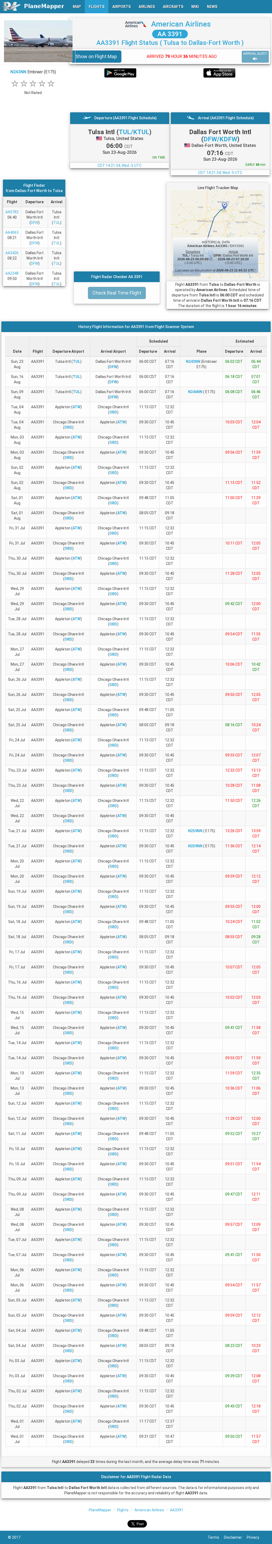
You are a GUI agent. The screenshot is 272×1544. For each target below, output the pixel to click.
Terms (216, 1537)
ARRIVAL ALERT (255, 54)
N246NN (195, 392)
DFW (34, 222)
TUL (56, 222)
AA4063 (12, 232)
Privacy (255, 1537)
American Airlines (181, 24)
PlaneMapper (100, 1510)
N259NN (195, 831)
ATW (76, 407)
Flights (123, 1510)
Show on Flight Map (96, 56)
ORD (113, 412)
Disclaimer (235, 1537)
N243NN (18, 71)
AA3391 (176, 1510)
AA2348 (12, 273)
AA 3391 (170, 34)
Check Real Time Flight (116, 293)
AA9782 (12, 212)
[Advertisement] (169, 95)
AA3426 (12, 253)
